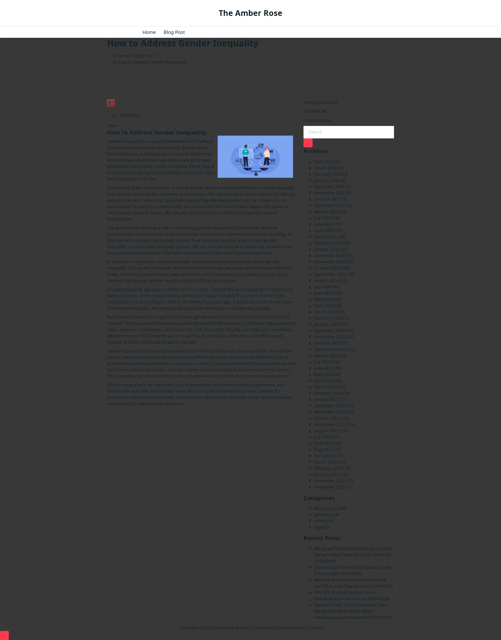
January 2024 (326, 324)
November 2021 (329, 487)
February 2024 (328, 318)
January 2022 (326, 474)
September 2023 (330, 349)
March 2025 (325, 237)
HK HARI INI (315, 111)
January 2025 (326, 249)
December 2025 (329, 187)
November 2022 (329, 412)
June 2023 (323, 368)
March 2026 (325, 168)
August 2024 (326, 280)
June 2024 (323, 293)
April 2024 (323, 305)
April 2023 (323, 380)
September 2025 (330, 205)
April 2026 (323, 161)
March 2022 (325, 462)
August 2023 (326, 355)
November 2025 (329, 193)
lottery (320, 521)
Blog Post (174, 32)
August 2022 (326, 431)
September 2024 (330, 274)
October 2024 (327, 268)
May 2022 (323, 449)
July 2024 (322, 287)
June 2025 (323, 224)
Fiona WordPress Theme (299, 628)
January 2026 (326, 180)
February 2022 (328, 468)
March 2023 (325, 387)
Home (149, 32)
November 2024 (329, 262)
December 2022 (329, 406)
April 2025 (323, 230)
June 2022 (323, 443)
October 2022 (327, 418)
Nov (112, 126)
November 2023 (329, 337)
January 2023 (326, 399)
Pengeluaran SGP (320, 102)
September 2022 (330, 424)
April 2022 (323, 456)
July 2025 (322, 218)
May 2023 (323, 374)
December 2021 (329, 481)
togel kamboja (317, 120)
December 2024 (329, 255)
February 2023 (328, 393)
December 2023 (329, 330)
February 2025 (328, 243)
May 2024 (323, 299)
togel (319, 527)
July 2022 (322, 437)
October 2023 (327, 343)
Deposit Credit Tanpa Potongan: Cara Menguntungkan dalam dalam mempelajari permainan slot (350, 611)
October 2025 (327, 199)
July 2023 (322, 362)
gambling (323, 514)
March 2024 (325, 312)
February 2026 (328, 174)
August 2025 (326, 212)
